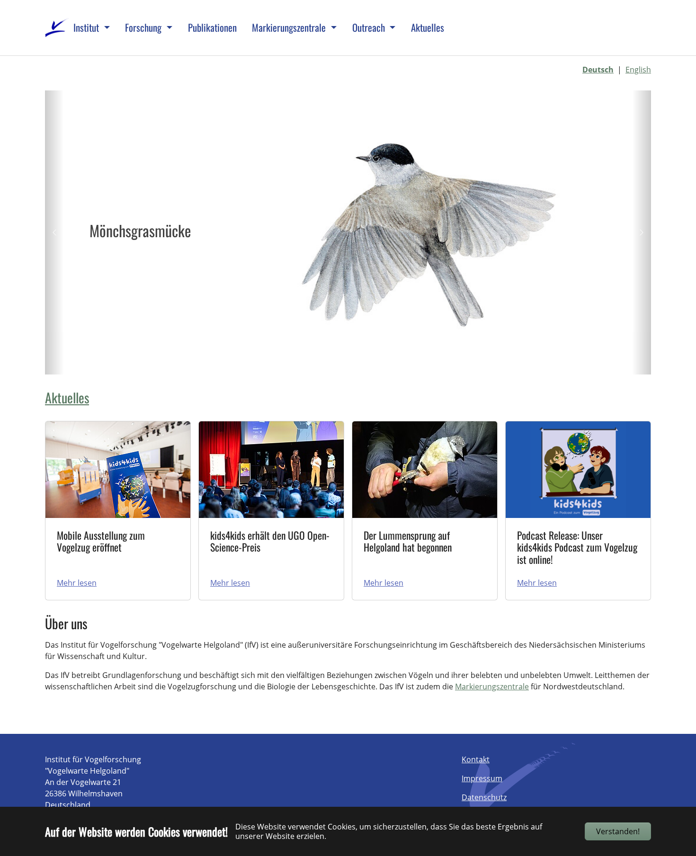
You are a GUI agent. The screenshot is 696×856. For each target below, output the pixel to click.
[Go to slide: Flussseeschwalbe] (339, 361)
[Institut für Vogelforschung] (57, 27)
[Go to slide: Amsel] (391, 361)
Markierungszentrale (492, 686)
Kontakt (476, 759)
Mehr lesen (77, 583)
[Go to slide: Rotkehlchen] (356, 361)
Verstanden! (618, 831)
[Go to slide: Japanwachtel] (305, 361)
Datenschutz (484, 797)
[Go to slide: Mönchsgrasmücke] (322, 361)
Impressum (482, 778)
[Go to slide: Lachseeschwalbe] (373, 361)
